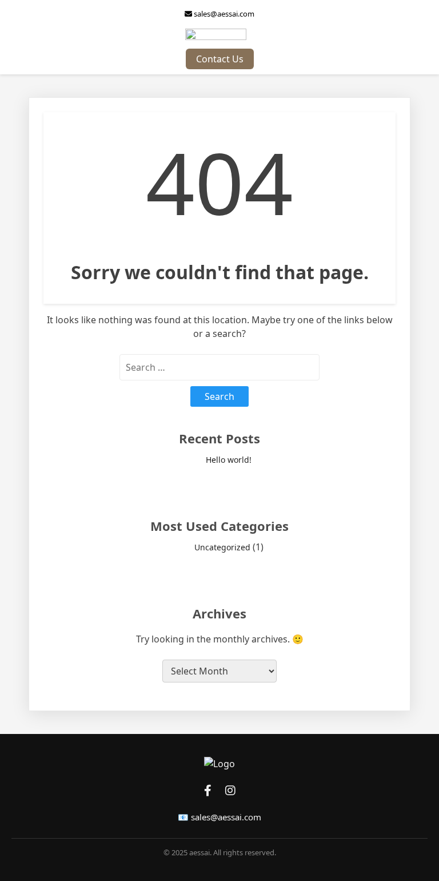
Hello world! (229, 459)
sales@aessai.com (223, 14)
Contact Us (220, 59)
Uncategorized (222, 547)
